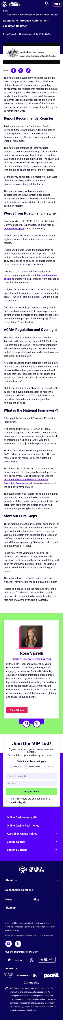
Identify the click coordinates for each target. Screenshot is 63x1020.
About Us (11, 880)
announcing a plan (14, 228)
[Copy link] (28, 70)
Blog (36, 899)
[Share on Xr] (20, 70)
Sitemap (10, 907)
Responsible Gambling (19, 890)
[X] (37, 724)
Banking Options (17, 849)
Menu (57, 3)
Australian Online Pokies (22, 833)
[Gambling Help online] (47, 960)
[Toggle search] (47, 4)
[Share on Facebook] (13, 70)
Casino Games (16, 841)
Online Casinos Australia (22, 817)
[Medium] (26, 724)
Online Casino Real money (23, 825)
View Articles (17, 710)
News (5, 11)
